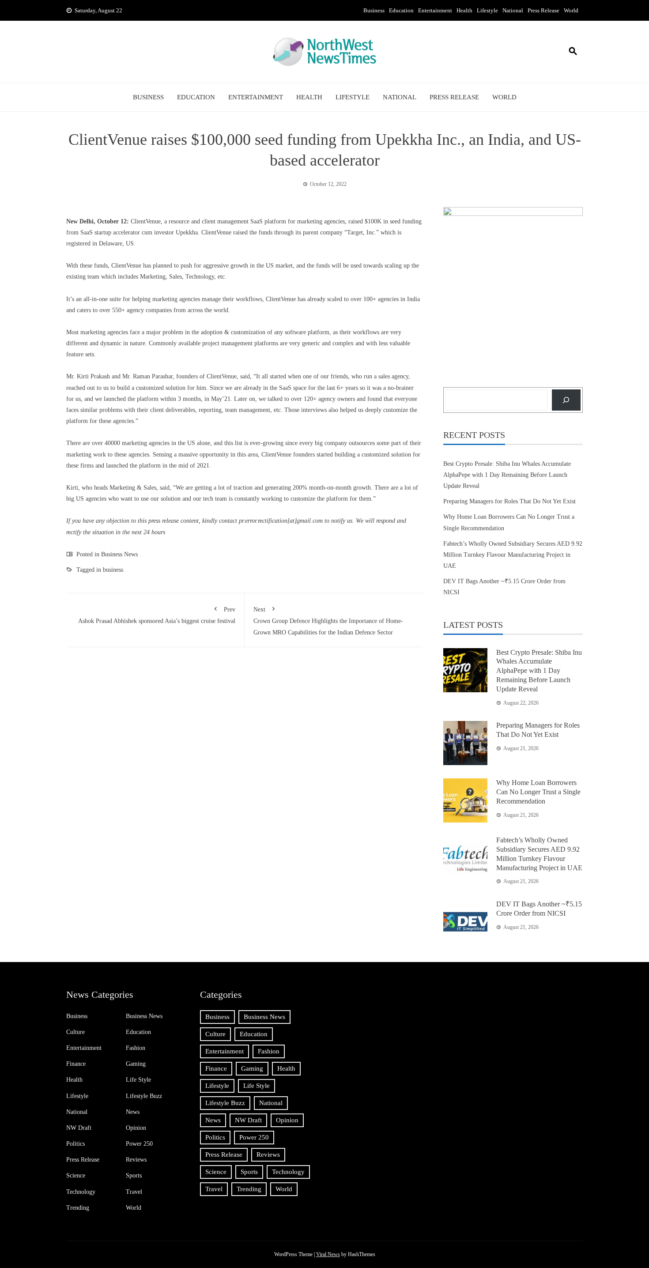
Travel (134, 1192)
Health (464, 10)
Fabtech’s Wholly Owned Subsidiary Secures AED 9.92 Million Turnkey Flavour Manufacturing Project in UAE (512, 554)
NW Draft (78, 1128)
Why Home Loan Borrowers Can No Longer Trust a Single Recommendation (538, 792)
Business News (119, 554)
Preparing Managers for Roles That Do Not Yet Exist (509, 501)
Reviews (136, 1159)
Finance (76, 1063)
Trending (77, 1207)
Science (75, 1175)
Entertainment (435, 10)
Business (374, 10)
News (133, 1112)
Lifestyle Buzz (144, 1096)
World (571, 10)
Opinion (136, 1128)
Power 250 (139, 1143)
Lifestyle (487, 10)
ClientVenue (146, 221)
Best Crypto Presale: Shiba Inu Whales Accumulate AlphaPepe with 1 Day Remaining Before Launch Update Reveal (507, 474)
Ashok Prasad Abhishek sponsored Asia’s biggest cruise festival (156, 615)
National (512, 10)
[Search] (566, 399)
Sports (134, 1175)
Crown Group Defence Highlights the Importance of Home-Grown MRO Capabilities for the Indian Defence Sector (328, 620)
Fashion (135, 1048)
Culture (75, 1032)
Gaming (136, 1063)
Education (401, 10)
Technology (80, 1192)
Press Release (543, 10)
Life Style (138, 1079)
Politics (75, 1143)
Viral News (328, 1254)
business (113, 569)
